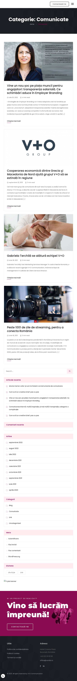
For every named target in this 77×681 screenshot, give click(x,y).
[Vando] (8, 4)
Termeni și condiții (14, 657)
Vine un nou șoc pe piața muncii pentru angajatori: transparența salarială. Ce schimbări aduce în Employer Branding (35, 89)
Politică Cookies (13, 653)
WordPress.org (14, 556)
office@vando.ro (46, 660)
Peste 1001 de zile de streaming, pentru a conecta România (35, 329)
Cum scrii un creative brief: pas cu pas (24, 392)
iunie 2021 (12, 484)
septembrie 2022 (15, 442)
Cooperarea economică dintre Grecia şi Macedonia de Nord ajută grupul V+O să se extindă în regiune (37, 174)
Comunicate (14, 511)
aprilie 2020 (13, 490)
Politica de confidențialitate (17, 649)
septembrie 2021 (15, 478)
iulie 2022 (12, 454)
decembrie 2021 (15, 460)
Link (10, 517)
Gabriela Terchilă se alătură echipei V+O (35, 256)
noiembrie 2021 (15, 466)
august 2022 (13, 448)
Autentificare (13, 539)
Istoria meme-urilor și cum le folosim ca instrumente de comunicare (36, 386)
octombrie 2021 (15, 472)
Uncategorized (15, 523)
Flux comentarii (14, 550)
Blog (10, 505)
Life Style (11, 572)
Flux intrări (12, 544)
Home (32, 24)
